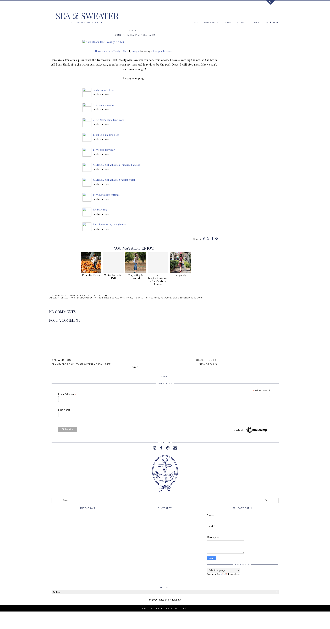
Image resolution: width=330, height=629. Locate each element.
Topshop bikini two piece (106, 135)
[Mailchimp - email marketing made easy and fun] (251, 432)
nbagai (136, 51)
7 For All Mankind (68, 298)
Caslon (88, 298)
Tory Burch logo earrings (106, 195)
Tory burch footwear (104, 150)
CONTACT (243, 22)
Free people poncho (103, 105)
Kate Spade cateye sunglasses (109, 225)
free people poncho (163, 51)
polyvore (166, 298)
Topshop (185, 298)
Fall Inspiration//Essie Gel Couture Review (158, 280)
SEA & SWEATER (87, 15)
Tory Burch (197, 298)
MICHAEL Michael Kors (146, 298)
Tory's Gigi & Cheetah (135, 277)
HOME (228, 22)
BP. (81, 298)
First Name (64, 409)
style (176, 298)
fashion (98, 298)
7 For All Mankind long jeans (108, 120)
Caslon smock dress (103, 90)
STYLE (194, 22)
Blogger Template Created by (165, 608)
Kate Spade (126, 298)
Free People (111, 298)
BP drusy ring (100, 210)
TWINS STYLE (211, 22)
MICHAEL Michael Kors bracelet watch (114, 180)
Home (134, 367)
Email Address (67, 394)
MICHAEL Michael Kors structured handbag (116, 165)
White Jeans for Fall (113, 277)
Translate (234, 574)
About (257, 22)
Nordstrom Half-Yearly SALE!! (112, 51)
